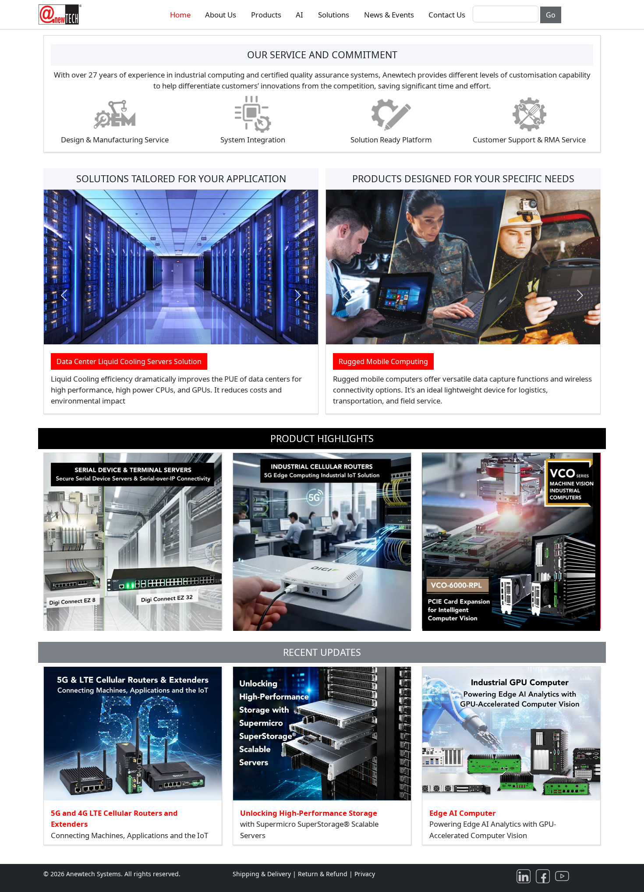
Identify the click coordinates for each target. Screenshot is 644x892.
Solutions (333, 15)
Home (180, 15)
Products (266, 15)
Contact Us (446, 15)
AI (299, 15)
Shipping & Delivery (262, 874)
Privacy (364, 874)
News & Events (389, 15)
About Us (220, 15)
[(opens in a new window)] (525, 875)
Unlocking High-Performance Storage (308, 813)
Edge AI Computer (462, 813)
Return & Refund (323, 874)
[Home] (61, 14)
